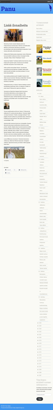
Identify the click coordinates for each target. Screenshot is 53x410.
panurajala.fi (5, 1)
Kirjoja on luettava (44, 308)
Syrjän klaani (39, 37)
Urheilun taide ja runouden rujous (43, 278)
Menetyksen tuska (44, 193)
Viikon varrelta (43, 265)
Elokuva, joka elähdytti (42, 261)
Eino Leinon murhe (44, 311)
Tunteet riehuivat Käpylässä (43, 184)
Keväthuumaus (43, 234)
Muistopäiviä (42, 274)
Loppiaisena (42, 320)
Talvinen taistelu (43, 268)
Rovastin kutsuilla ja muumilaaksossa (43, 291)
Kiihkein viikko (43, 216)
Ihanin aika (42, 222)
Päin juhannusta (43, 173)
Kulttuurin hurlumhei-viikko (42, 31)
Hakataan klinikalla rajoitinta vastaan (44, 284)
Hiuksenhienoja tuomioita (43, 155)
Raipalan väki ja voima (41, 40)
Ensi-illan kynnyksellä (42, 144)
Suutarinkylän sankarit (43, 138)
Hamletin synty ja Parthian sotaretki (44, 255)
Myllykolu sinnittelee (42, 132)
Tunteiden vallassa (42, 164)
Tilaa (39, 399)
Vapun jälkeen (43, 225)
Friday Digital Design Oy (18, 407)
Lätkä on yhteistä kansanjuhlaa (43, 198)
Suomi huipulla (43, 219)
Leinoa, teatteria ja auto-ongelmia (43, 316)
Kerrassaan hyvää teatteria (44, 238)
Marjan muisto (43, 251)
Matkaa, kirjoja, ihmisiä (43, 124)
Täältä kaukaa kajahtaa (43, 149)
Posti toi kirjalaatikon (42, 178)
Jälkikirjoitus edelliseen (42, 206)
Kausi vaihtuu (39, 28)
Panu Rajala (10, 12)
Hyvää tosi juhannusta (42, 169)
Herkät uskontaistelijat (43, 212)
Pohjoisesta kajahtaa (42, 244)
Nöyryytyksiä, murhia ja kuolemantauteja (43, 302)
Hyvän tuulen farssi (42, 189)
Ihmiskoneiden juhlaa (41, 34)
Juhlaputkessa (43, 231)
